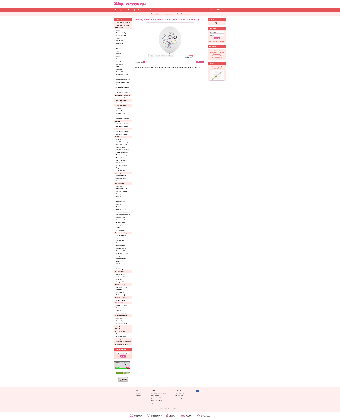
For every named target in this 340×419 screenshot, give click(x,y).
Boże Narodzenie (120, 331)
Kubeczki (118, 196)
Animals (118, 108)
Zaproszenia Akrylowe (122, 33)
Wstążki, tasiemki (121, 258)
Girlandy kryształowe (122, 225)
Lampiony (118, 173)
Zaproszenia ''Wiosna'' (122, 92)
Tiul (117, 266)
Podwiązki (119, 289)
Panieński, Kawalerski (121, 297)
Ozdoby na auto (120, 274)
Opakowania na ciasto (122, 149)
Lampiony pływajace (122, 178)
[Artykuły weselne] (130, 4)
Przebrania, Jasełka (121, 336)
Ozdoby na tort (120, 207)
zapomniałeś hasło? (214, 41)
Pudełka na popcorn (122, 191)
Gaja (117, 51)
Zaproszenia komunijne (122, 123)
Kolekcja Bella (120, 103)
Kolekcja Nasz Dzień (122, 74)
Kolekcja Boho (120, 90)
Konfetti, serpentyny (121, 160)
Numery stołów (120, 230)
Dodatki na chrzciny (121, 134)
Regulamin (154, 402)
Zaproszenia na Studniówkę (123, 341)
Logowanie (138, 395)
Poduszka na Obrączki (122, 144)
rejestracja (222, 41)
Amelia (118, 48)
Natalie (118, 66)
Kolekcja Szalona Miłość (123, 79)
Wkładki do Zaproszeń (122, 118)
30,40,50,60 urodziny (122, 313)
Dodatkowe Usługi (121, 35)
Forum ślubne (179, 395)
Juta (117, 261)
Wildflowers (119, 43)
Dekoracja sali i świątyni (122, 232)
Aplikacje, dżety (120, 222)
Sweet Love (119, 40)
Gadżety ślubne (120, 170)
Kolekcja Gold (120, 110)
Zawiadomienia (120, 116)
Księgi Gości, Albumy (122, 142)
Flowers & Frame (121, 72)
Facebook (202, 391)
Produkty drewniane (121, 165)
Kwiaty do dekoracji (121, 282)
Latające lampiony (121, 175)
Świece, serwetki (121, 219)
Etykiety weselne (121, 201)
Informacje (217, 50)
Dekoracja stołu (119, 183)
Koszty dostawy (217, 54)
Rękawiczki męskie (121, 287)
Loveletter (119, 69)
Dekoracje (119, 334)
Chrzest (117, 129)
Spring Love (119, 64)
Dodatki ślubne (119, 136)
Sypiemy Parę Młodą (122, 152)
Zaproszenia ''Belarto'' (121, 100)
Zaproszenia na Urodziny (122, 344)
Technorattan (120, 240)
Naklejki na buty (120, 292)
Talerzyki (118, 199)
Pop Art (118, 59)
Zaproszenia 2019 (121, 97)
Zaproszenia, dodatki (122, 126)
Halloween (118, 328)
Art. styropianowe (120, 339)
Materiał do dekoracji (122, 250)
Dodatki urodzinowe (121, 323)
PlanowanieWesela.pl (181, 393)
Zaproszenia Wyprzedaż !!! (122, 22)
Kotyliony (118, 139)
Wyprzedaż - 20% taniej (122, 25)
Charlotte (118, 61)
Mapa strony (178, 398)
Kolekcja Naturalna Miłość (123, 87)
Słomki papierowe (121, 193)
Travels (118, 38)
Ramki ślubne (120, 157)
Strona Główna (179, 390)
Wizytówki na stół (121, 209)
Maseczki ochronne (121, 305)
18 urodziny (119, 310)
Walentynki (118, 326)
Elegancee (119, 53)
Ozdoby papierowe (121, 269)
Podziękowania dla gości (123, 214)
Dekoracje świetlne (121, 243)
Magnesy (118, 168)
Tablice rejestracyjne (122, 276)
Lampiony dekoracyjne (122, 181)
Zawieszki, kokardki (121, 217)
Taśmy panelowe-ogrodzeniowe (121, 236)
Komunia (117, 121)
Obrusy (118, 227)
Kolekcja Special (120, 113)
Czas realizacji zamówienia (217, 52)
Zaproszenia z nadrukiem (122, 95)
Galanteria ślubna (120, 284)
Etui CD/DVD (119, 162)
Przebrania (119, 321)
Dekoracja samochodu (121, 271)
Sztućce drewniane (121, 188)
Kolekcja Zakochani (121, 85)
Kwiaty (118, 256)
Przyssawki (119, 279)
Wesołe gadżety (120, 300)
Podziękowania (120, 147)
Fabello (118, 56)
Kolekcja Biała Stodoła (122, 82)
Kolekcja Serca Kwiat (122, 77)
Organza (118, 263)
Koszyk (137, 390)
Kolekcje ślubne (119, 27)
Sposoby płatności (217, 56)
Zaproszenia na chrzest (122, 131)
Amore (118, 46)
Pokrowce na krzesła (122, 253)
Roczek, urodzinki (121, 308)
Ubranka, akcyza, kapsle (123, 212)
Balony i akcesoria (121, 245)
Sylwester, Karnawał (121, 315)
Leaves (118, 30)
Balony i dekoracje (121, 318)
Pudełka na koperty (121, 155)
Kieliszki (118, 204)
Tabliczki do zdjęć (121, 295)
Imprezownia (119, 302)
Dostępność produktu (217, 57)
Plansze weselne (121, 248)
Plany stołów (119, 186)
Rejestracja (138, 393)
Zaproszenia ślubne (120, 105)
